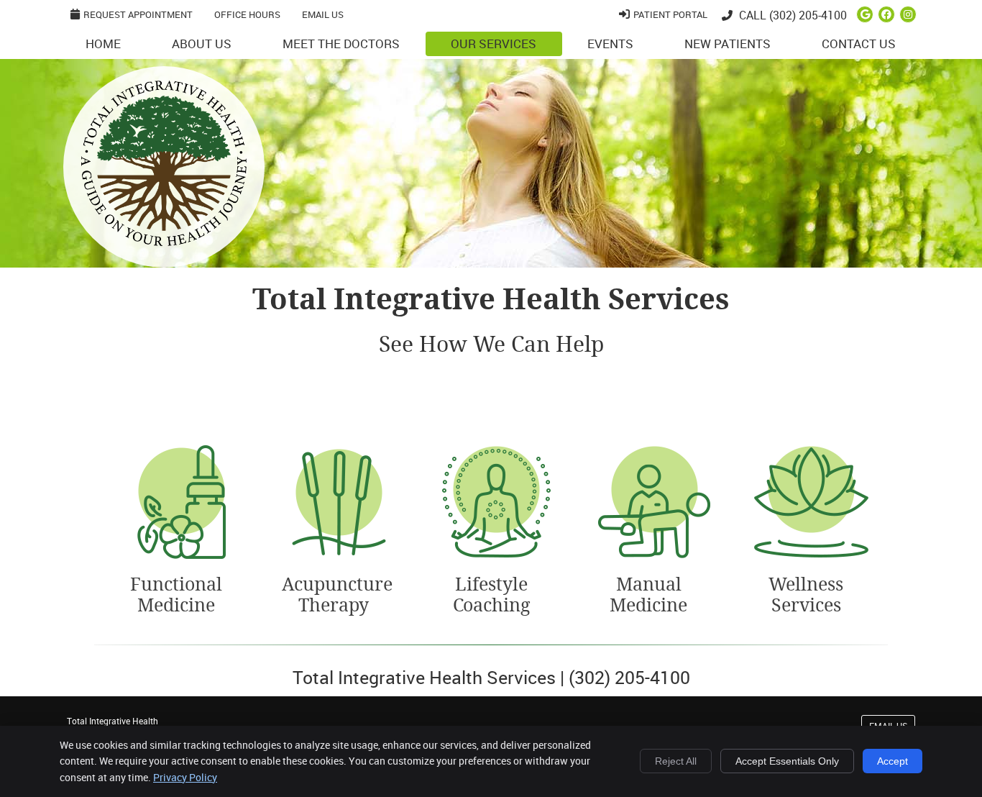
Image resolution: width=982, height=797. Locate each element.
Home (103, 43)
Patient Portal (670, 14)
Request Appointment (138, 14)
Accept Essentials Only (787, 761)
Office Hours (247, 14)
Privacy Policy (185, 777)
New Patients (727, 43)
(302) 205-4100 (808, 15)
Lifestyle (491, 595)
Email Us (323, 14)
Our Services (493, 43)
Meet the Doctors (341, 43)
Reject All (676, 761)
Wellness (805, 595)
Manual (648, 595)
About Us (201, 43)
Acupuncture (334, 595)
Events (610, 43)
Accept (892, 761)
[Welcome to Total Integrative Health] (164, 241)
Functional (176, 595)
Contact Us (859, 43)
